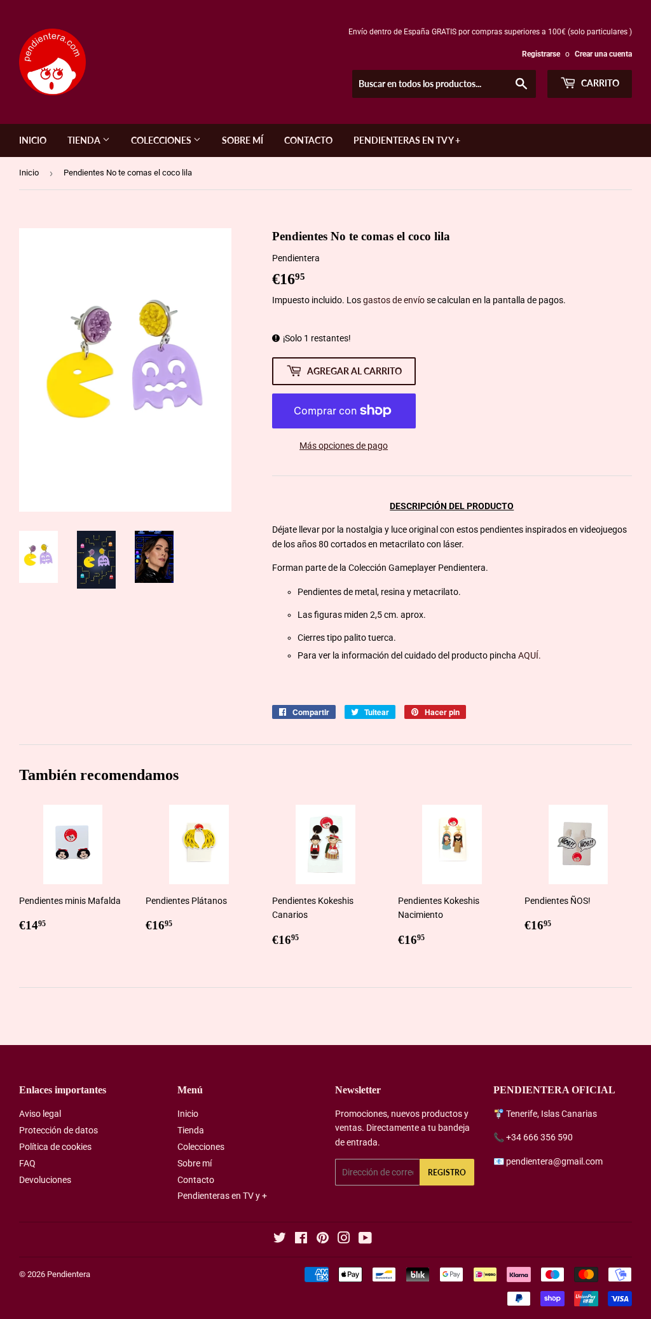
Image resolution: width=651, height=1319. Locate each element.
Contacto (308, 140)
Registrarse (541, 54)
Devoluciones (45, 1180)
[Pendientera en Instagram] (344, 1239)
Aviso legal (40, 1114)
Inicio (32, 140)
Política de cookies (55, 1147)
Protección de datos (58, 1130)
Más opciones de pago (343, 446)
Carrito (599, 83)
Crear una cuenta (603, 54)
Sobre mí (242, 140)
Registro (447, 1172)
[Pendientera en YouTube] (365, 1239)
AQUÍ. (529, 655)
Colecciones (162, 140)
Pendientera (68, 1274)
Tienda (84, 140)
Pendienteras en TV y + (406, 140)
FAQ (27, 1163)
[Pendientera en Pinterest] (322, 1239)
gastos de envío (394, 300)
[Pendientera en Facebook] (301, 1239)
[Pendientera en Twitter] (279, 1239)
